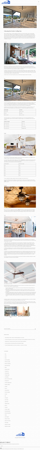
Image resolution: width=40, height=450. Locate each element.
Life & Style (6, 399)
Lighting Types (7, 403)
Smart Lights (7, 416)
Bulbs (6, 367)
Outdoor (6, 407)
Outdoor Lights (7, 409)
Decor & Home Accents (8, 378)
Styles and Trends (7, 420)
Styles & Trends (7, 418)
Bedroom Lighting (7, 363)
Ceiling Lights (7, 373)
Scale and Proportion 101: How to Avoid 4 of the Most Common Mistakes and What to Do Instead (20, 339)
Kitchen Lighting (7, 392)
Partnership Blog (7, 411)
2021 (5, 354)
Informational (7, 390)
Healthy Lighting (7, 384)
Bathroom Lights (7, 361)
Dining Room (7, 380)
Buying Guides (7, 369)
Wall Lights (6, 422)
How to (6, 388)
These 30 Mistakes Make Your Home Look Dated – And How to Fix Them (16, 345)
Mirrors (6, 405)
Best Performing (7, 365)
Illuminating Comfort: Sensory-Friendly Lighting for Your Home (14, 337)
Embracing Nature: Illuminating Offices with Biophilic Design (14, 343)
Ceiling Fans (7, 371)
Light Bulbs (6, 401)
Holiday (6, 386)
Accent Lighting (7, 359)
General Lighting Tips (8, 382)
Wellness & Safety (7, 424)
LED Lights (6, 397)
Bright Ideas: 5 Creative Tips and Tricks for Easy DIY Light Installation (15, 341)
